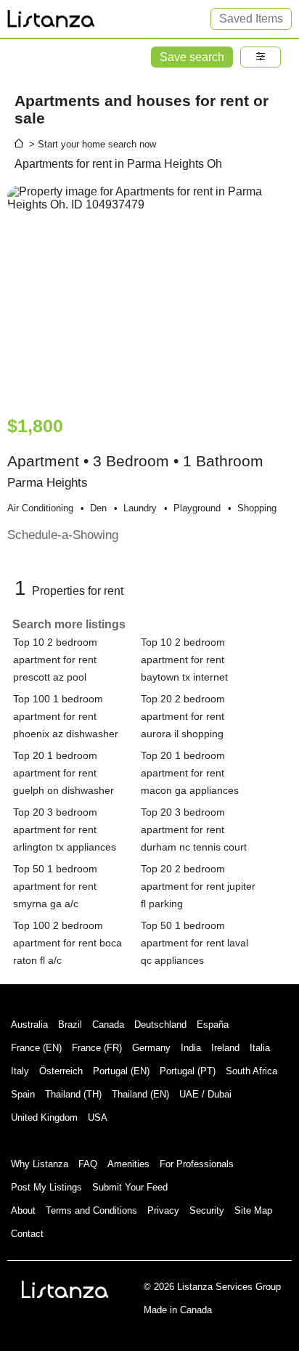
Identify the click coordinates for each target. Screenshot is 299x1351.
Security (206, 1210)
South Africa (251, 1071)
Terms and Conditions (91, 1210)
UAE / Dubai (205, 1094)
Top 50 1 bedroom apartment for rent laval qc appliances (194, 943)
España (213, 1024)
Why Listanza (39, 1164)
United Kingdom (44, 1117)
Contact (27, 1233)
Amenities (128, 1164)
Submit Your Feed (130, 1187)
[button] (260, 57)
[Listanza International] (65, 1289)
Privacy (163, 1210)
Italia (260, 1047)
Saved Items (251, 18)
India (191, 1047)
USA (97, 1117)
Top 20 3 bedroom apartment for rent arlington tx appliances (64, 829)
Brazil (70, 1024)
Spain (23, 1094)
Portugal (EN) (121, 1071)
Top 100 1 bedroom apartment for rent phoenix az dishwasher (65, 716)
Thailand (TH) (73, 1094)
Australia (29, 1024)
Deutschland (160, 1024)
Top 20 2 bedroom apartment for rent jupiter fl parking (198, 886)
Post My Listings (46, 1187)
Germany (151, 1047)
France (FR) (97, 1047)
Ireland (225, 1047)
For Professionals (197, 1164)
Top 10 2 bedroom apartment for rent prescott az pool (55, 659)
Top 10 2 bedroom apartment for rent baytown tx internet (184, 659)
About (23, 1210)
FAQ (87, 1164)
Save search (192, 57)
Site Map (253, 1210)
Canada (108, 1024)
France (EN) (36, 1047)
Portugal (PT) (188, 1071)
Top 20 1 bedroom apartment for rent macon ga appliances (190, 773)
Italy (20, 1071)
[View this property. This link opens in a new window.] (149, 293)
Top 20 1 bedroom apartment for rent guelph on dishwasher (63, 773)
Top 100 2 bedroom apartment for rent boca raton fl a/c (67, 943)
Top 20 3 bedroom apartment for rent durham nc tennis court (194, 829)
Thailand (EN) (140, 1094)
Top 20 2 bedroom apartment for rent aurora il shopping (183, 716)
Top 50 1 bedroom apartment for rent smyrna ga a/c (55, 886)
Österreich (61, 1071)
